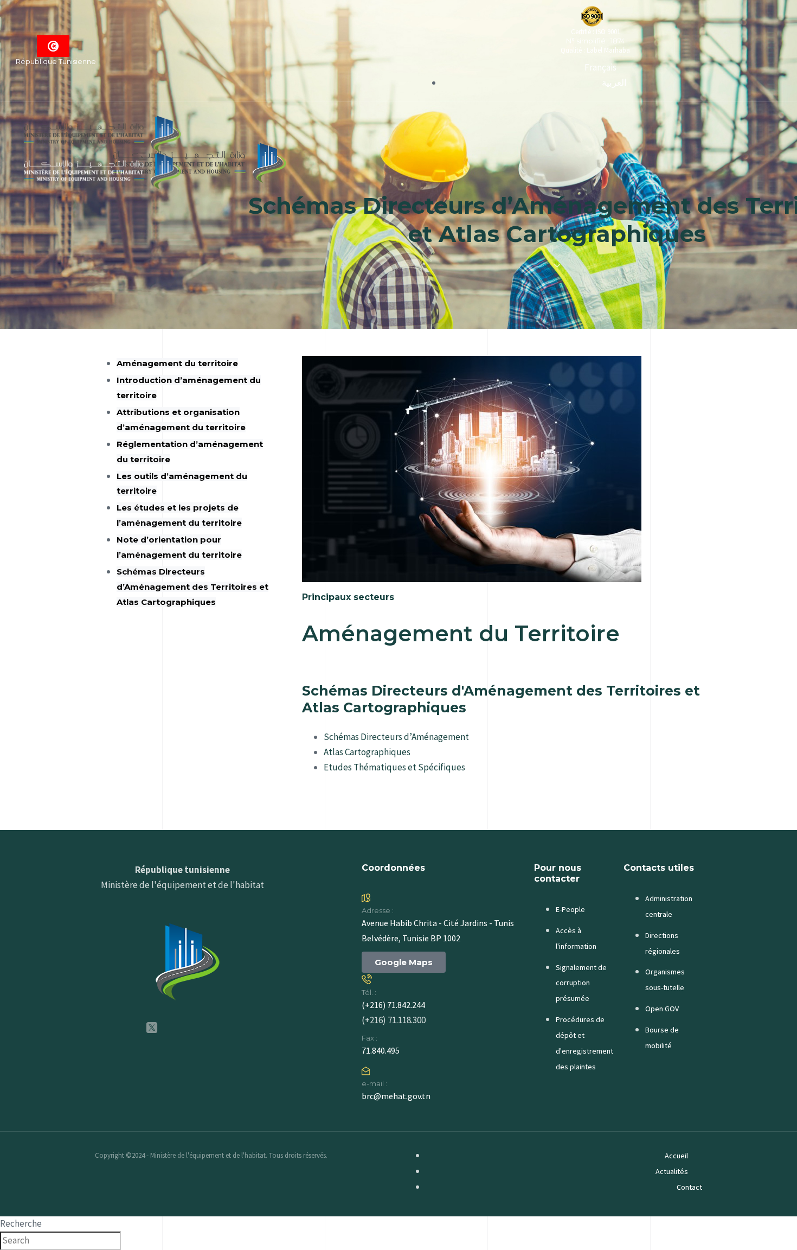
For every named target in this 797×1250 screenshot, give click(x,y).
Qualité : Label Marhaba (595, 50)
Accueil (676, 1155)
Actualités (671, 1171)
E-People (570, 909)
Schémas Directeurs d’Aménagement (396, 737)
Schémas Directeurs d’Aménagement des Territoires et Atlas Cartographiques (192, 586)
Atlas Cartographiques (367, 752)
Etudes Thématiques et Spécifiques (394, 767)
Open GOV (662, 1008)
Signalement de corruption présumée (581, 983)
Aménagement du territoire (177, 363)
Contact (689, 1187)
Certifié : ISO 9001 (595, 31)
